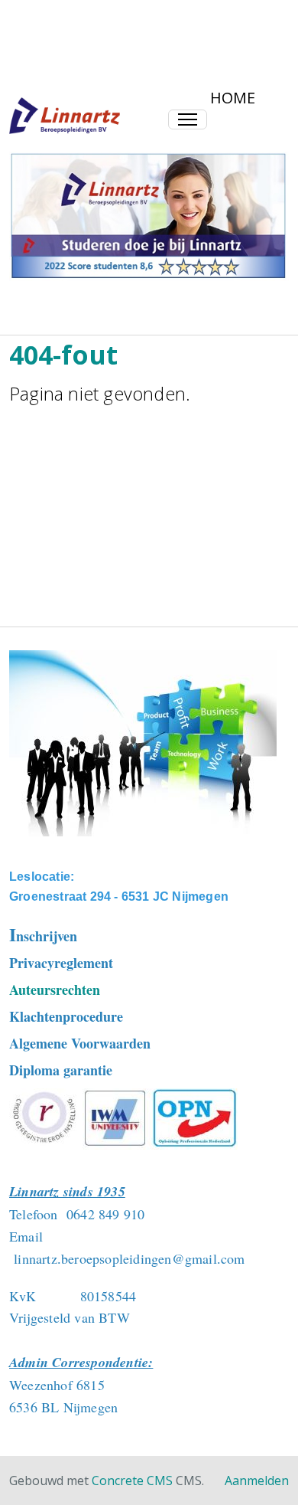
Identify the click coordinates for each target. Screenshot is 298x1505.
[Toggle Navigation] (187, 119)
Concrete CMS (132, 1480)
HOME (232, 97)
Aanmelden (257, 1480)
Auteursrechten (54, 990)
